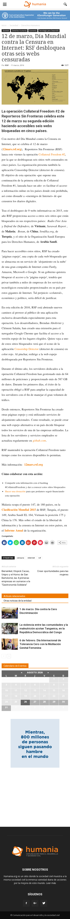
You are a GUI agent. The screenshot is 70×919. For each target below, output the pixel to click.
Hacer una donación (15, 491)
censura (20, 558)
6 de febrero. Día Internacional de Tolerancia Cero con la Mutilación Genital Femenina (40, 644)
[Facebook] (26, 903)
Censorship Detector (26, 349)
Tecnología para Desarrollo (49, 30)
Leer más (51, 883)
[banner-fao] (35, 15)
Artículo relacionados (14, 596)
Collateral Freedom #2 (52, 154)
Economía (32, 30)
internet (31, 558)
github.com (39, 440)
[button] (65, 4)
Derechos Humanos (19, 30)
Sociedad (6, 30)
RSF (7, 65)
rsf (39, 558)
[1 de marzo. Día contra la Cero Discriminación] (10, 613)
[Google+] (35, 903)
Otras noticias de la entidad (17, 600)
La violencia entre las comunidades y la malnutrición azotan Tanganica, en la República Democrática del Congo (44, 628)
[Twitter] (44, 903)
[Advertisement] (35, 795)
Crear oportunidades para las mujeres (52, 573)
